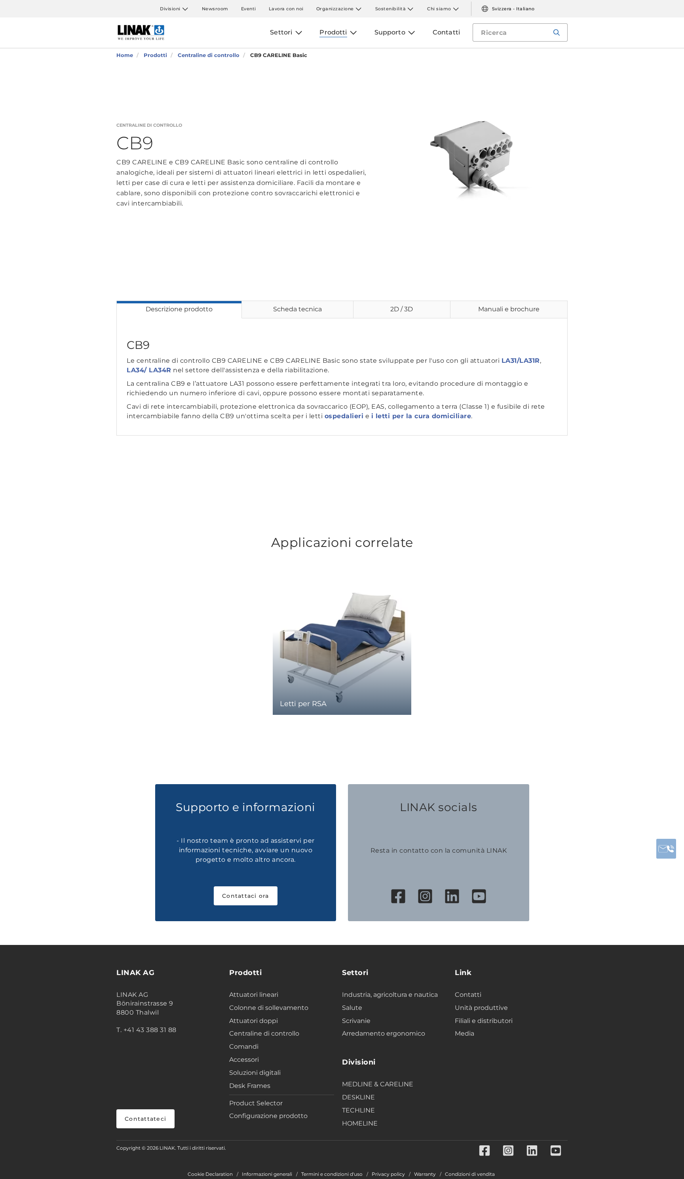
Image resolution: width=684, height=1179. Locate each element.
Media (464, 1033)
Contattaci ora (245, 895)
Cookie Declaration (210, 1174)
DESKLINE (358, 1097)
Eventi (248, 8)
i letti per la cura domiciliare (421, 416)
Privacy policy (388, 1174)
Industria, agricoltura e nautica (390, 994)
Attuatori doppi (253, 1021)
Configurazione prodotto (268, 1116)
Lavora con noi (286, 8)
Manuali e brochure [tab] (509, 309)
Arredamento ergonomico (383, 1033)
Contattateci (145, 1118)
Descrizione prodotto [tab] (179, 309)
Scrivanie (356, 1021)
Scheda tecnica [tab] (297, 309)
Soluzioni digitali (255, 1072)
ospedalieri (344, 416)
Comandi (243, 1046)
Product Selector (256, 1103)
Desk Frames (249, 1085)
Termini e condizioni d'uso (332, 1174)
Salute (352, 1007)
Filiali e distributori (484, 1021)
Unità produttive (481, 1007)
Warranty (425, 1174)
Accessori (244, 1059)
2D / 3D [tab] (401, 309)
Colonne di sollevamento (268, 1007)
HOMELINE (360, 1123)
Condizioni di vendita (470, 1174)
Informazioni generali (267, 1174)
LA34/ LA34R (149, 370)
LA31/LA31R (521, 360)
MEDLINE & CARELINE (377, 1084)
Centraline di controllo (264, 1033)
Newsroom (215, 8)
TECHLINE (358, 1110)
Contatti (468, 994)
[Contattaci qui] (666, 849)
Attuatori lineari (253, 994)
